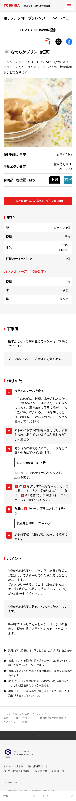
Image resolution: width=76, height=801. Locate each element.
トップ (7, 714)
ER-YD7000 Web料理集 (51, 718)
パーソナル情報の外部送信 (16, 771)
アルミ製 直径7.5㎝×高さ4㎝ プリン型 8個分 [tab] (38, 200)
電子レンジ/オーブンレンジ (29, 714)
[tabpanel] (38, 259)
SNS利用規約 (40, 771)
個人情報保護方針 (36, 766)
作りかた (47, 796)
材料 (5, 796)
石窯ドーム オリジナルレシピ (19, 718)
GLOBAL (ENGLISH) (14, 782)
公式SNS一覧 (58, 771)
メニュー (66, 18)
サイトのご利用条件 (13, 766)
